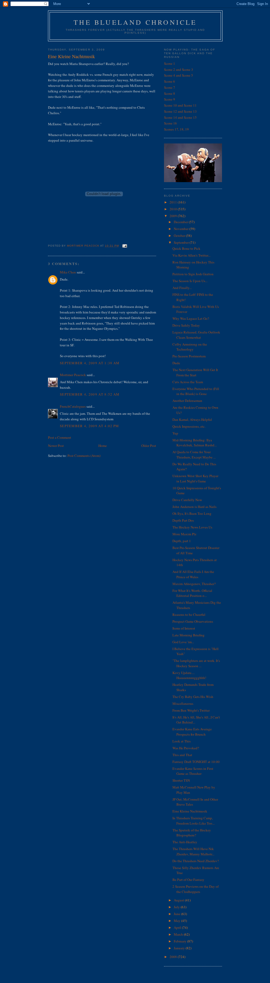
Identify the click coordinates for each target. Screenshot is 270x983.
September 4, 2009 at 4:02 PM (89, 425)
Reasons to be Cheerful (188, 614)
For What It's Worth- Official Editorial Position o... (192, 593)
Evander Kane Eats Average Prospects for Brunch (192, 732)
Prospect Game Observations (192, 621)
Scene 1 (169, 63)
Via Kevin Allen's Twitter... (191, 255)
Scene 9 (169, 99)
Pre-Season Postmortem (189, 356)
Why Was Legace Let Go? (190, 318)
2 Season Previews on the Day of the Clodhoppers (195, 889)
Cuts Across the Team (187, 382)
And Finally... (182, 287)
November (181, 228)
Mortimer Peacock (73, 374)
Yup (175, 433)
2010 (174, 209)
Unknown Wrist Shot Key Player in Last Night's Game (195, 478)
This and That (182, 754)
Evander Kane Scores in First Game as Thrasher (192, 771)
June (177, 913)
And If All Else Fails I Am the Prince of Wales (193, 574)
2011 (174, 202)
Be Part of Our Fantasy (188, 879)
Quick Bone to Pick (186, 248)
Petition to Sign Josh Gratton (193, 274)
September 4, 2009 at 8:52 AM (89, 394)
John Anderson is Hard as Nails (194, 506)
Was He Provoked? (185, 748)
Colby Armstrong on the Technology (189, 347)
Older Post (148, 445)
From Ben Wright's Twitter (191, 710)
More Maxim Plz (184, 534)
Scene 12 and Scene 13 (180, 111)
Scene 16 (170, 123)
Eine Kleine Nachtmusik (189, 811)
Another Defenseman (187, 400)
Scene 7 (169, 87)
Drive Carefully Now (187, 499)
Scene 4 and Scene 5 (178, 75)
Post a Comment (59, 437)
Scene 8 (169, 93)
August (179, 900)
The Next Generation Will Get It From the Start (195, 372)
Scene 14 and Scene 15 (180, 117)
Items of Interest (183, 628)
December (181, 221)
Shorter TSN (181, 780)
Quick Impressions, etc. (188, 426)
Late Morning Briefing (188, 635)
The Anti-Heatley (184, 842)
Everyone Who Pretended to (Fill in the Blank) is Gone (195, 391)
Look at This (181, 741)
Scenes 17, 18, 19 (176, 129)
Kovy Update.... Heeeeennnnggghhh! (189, 675)
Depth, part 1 (181, 540)
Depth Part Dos (183, 520)
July (177, 907)
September (182, 242)
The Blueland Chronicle (135, 22)
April (178, 927)
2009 (174, 215)
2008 (174, 956)
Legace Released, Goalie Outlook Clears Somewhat (196, 335)
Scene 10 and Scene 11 (180, 105)
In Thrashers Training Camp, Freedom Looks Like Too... (193, 821)
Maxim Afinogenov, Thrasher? (194, 583)
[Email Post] (124, 245)
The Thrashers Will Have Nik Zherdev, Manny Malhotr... (193, 851)
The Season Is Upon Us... (190, 280)
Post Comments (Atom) (84, 455)
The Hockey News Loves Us (192, 527)
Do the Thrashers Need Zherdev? (195, 861)
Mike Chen (68, 272)
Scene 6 (169, 81)
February (180, 941)
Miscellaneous (182, 703)
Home (102, 445)
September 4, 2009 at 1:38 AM (89, 363)
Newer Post (56, 445)
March (179, 934)
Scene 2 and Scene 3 (178, 69)
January (180, 948)
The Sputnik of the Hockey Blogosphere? (191, 833)
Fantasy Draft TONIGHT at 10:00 (196, 761)
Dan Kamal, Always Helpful (192, 419)
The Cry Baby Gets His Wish (192, 696)
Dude (176, 363)
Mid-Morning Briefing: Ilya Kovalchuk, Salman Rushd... (194, 443)
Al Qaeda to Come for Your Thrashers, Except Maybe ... (194, 455)
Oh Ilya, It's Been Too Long (191, 513)
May (177, 920)
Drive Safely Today (186, 325)
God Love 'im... (183, 642)
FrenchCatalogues (73, 406)
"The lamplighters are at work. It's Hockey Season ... (196, 663)
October (180, 235)
